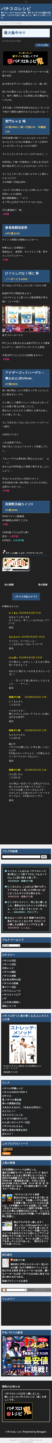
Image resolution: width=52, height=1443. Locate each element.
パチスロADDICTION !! (14, 1092)
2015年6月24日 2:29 (36, 730)
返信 (11, 627)
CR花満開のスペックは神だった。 (20, 1169)
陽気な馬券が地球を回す (15, 1130)
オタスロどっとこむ (12, 1115)
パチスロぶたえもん (12, 1126)
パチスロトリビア (11, 994)
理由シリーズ (9, 1006)
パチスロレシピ (16, 8)
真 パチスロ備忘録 (11, 1099)
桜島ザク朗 (15, 697)
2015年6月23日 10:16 (33, 637)
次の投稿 (9, 584)
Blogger (41, 1432)
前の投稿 (43, 584)
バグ (4, 998)
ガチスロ (7, 1096)
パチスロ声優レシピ (12, 1088)
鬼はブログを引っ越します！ (29, 1222)
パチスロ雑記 (9, 972)
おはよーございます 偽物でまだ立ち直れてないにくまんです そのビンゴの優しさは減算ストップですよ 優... (26, 921)
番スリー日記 (9, 987)
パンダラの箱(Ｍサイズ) (14, 1118)
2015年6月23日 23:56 (30, 657)
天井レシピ (8, 968)
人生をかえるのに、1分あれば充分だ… (22, 1107)
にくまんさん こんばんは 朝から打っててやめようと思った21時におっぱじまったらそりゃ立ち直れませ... (26, 889)
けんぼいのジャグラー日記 (16, 1122)
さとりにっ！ (9, 1111)
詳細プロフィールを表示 (15, 1281)
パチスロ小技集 (10, 983)
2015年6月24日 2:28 (36, 697)
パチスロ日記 (42, 45)
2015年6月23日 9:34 (30, 613)
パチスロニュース (11, 991)
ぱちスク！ (8, 1134)
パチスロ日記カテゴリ (26, 596)
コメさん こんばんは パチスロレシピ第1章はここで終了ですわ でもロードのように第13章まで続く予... (27, 874)
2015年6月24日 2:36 (36, 770)
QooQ (30, 1442)
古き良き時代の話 (11, 979)
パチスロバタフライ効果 (26, 1194)
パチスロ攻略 (9, 976)
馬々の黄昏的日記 (11, 1103)
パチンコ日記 (9, 964)
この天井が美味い (11, 1002)
